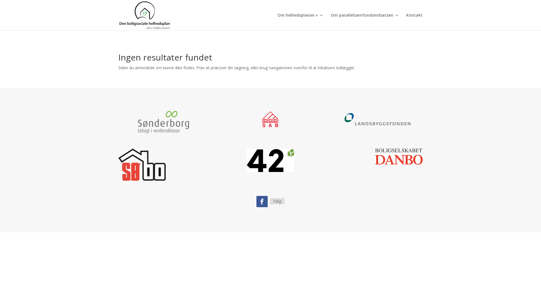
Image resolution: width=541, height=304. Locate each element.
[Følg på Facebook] (262, 201)
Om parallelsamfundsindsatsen (362, 15)
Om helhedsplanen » (298, 15)
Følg (277, 201)
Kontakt (414, 15)
